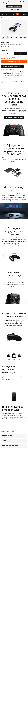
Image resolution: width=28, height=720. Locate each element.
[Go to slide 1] (3, 38)
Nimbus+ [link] (21, 17)
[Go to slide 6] (25, 38)
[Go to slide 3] (12, 38)
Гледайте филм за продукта (15, 117)
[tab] (13, 14)
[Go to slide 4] (16, 38)
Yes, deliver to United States (14, 6)
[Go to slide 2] (7, 38)
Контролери (15, 17)
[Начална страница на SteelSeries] (7, 14)
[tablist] (13, 14)
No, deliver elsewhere (13, 9)
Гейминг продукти (6, 17)
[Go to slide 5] (20, 38)
